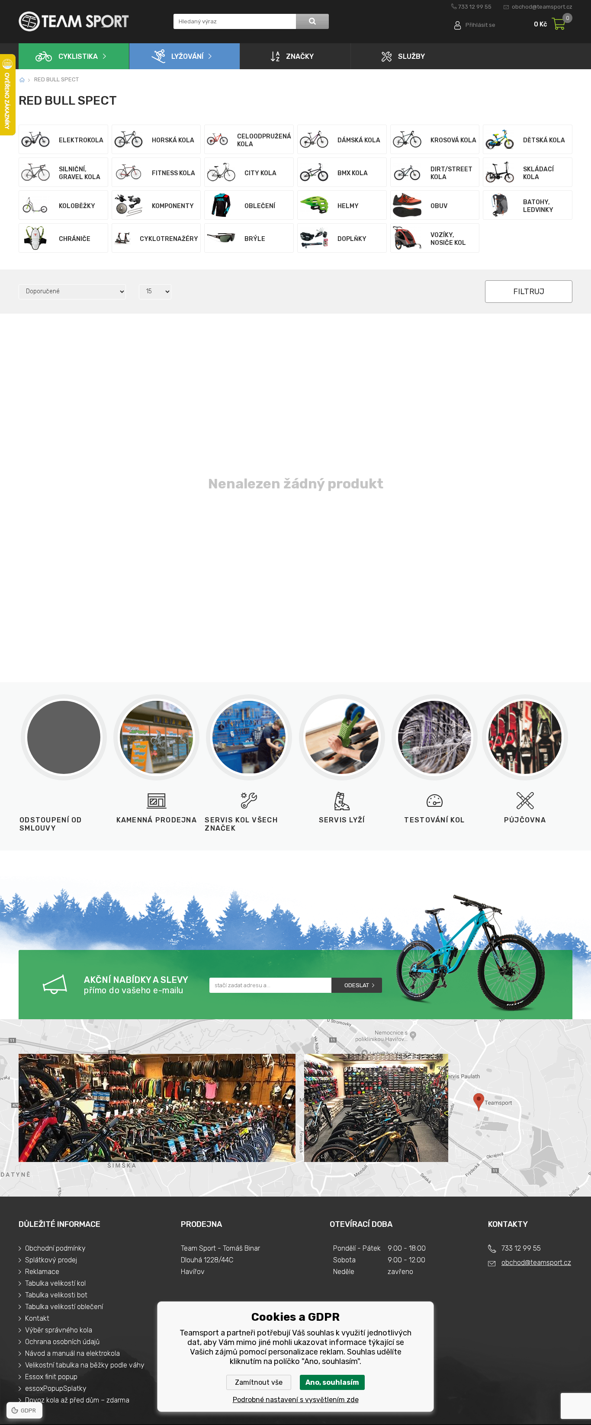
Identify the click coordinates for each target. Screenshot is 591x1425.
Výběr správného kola (58, 1330)
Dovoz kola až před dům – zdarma (77, 1400)
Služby (411, 56)
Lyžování (187, 56)
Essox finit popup (51, 1377)
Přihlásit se (480, 25)
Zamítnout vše (259, 1382)
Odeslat (356, 985)
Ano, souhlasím (332, 1382)
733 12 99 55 (474, 6)
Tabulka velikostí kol (55, 1283)
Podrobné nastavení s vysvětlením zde (296, 1400)
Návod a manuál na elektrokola (72, 1353)
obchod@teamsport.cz (542, 6)
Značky (300, 56)
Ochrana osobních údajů (62, 1342)
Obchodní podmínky (55, 1248)
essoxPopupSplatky (56, 1388)
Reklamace (42, 1272)
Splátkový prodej (51, 1260)
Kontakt (37, 1318)
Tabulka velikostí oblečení (64, 1307)
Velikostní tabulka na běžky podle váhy (85, 1365)
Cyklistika (78, 56)
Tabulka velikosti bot (56, 1295)
